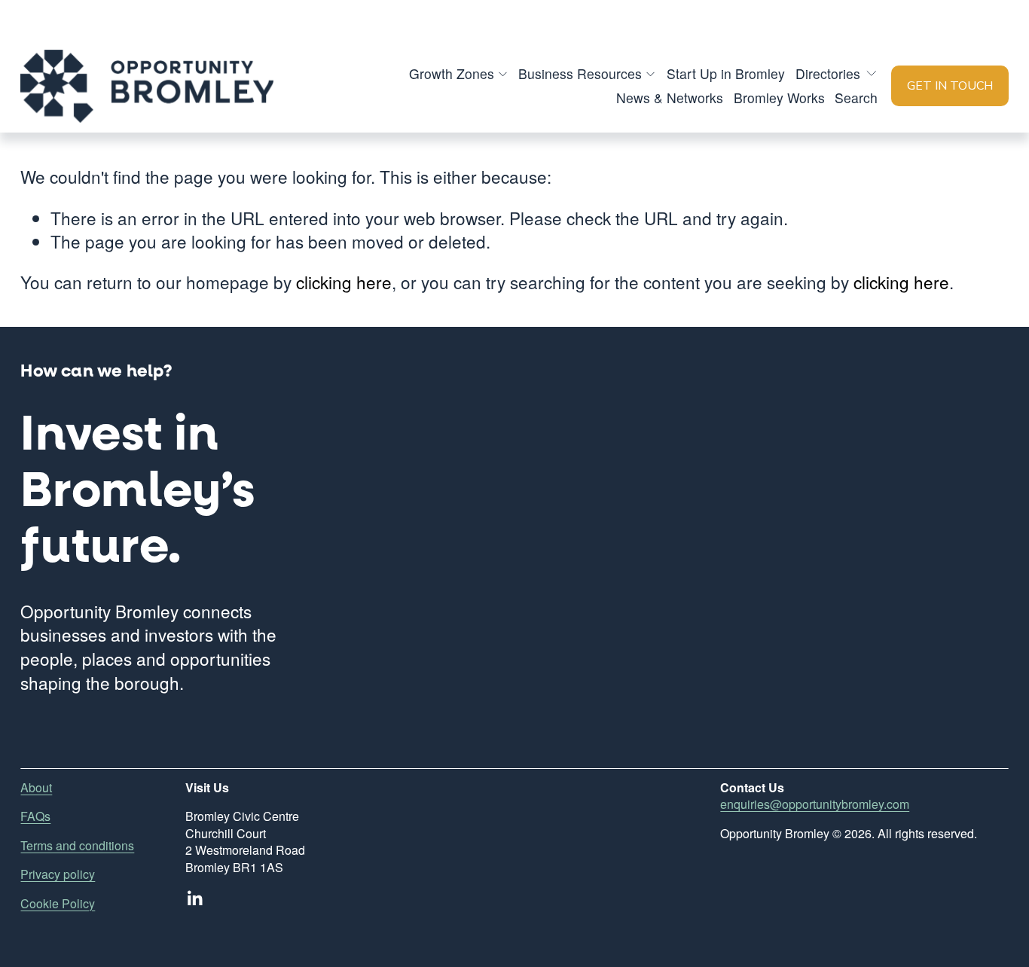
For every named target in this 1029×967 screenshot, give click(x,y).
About (36, 787)
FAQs (35, 816)
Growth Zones (451, 73)
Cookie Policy (57, 903)
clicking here (344, 282)
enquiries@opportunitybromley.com (814, 804)
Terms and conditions (77, 845)
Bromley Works (779, 97)
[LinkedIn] (194, 898)
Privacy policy (57, 874)
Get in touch (950, 86)
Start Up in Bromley (726, 73)
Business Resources (580, 73)
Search (856, 97)
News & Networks (669, 97)
